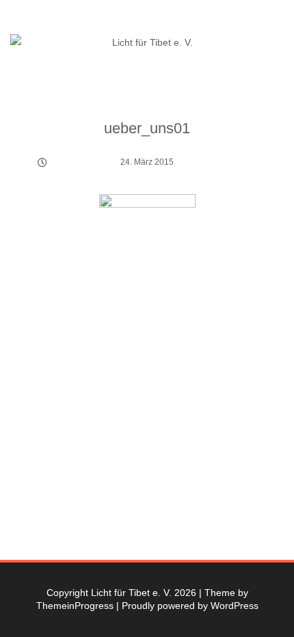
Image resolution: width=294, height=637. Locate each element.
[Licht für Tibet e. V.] (147, 42)
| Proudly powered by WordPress (187, 605)
